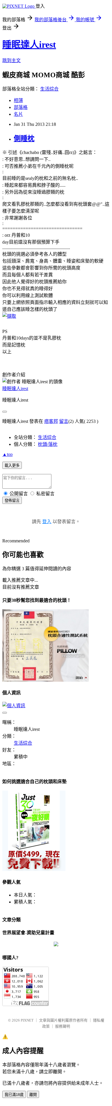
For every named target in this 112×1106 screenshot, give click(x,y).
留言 (63, 421)
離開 (33, 1094)
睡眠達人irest (29, 44)
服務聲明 (62, 1026)
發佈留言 (12, 500)
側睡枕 (24, 138)
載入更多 (12, 465)
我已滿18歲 (14, 1094)
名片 (18, 114)
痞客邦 (51, 421)
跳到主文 (11, 60)
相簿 (18, 100)
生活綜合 (49, 88)
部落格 (21, 107)
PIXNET (27, 1020)
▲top (7, 454)
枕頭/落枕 (47, 444)
